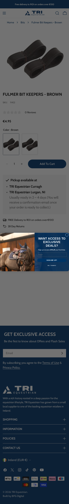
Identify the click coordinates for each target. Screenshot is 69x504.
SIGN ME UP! (51, 260)
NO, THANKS (51, 265)
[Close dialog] (67, 235)
